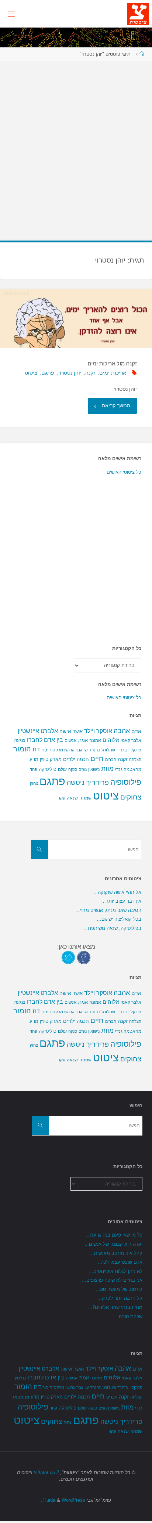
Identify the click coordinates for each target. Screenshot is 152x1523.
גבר (78, 750)
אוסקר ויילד (98, 731)
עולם (62, 769)
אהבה (122, 731)
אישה (65, 731)
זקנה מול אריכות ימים (112, 363)
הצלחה (135, 759)
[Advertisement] (76, 147)
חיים (97, 758)
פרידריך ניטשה (88, 782)
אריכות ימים (112, 373)
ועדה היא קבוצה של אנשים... (113, 1244)
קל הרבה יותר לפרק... (119, 1298)
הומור (22, 749)
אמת (83, 740)
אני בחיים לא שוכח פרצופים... (112, 1280)
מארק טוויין (51, 759)
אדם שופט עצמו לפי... (120, 1262)
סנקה (72, 769)
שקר (61, 798)
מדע (34, 759)
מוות (107, 768)
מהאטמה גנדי (128, 769)
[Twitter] (68, 957)
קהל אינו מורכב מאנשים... (116, 1253)
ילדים (69, 759)
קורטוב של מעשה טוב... (118, 1289)
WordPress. (63, 1500)
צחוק (34, 783)
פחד (33, 769)
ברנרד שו (119, 750)
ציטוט (31, 373)
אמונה (95, 740)
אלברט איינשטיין (38, 731)
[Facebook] (83, 957)
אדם (136, 731)
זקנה (90, 373)
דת (36, 749)
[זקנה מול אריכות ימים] (76, 318)
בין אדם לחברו (45, 739)
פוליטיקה (47, 769)
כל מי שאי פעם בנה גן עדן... (113, 1235)
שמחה (85, 798)
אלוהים (111, 740)
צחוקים (130, 797)
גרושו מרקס (63, 750)
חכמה (83, 759)
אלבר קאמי (131, 740)
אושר (78, 731)
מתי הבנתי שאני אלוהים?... (115, 1307)
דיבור (46, 750)
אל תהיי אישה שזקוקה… (117, 892)
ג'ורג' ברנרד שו (96, 749)
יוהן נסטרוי (70, 373)
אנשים (71, 740)
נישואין (94, 769)
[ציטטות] (138, 14)
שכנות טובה (130, 1316)
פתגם (47, 373)
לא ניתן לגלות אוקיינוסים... (115, 1271)
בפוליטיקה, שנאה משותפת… (112, 928)
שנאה (72, 797)
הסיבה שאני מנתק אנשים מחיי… (108, 910)
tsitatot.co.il (46, 1472)
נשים (83, 769)
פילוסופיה (125, 782)
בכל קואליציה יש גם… (119, 919)
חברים (110, 759)
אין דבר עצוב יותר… (121, 901)
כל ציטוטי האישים (124, 472)
